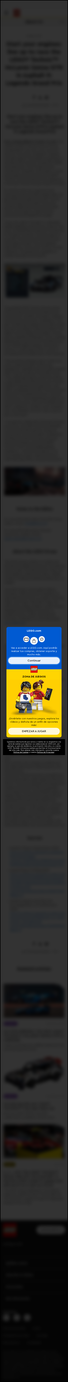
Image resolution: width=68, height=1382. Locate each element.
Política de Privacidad (45, 752)
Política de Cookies (20, 752)
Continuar (34, 660)
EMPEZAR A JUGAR (34, 731)
